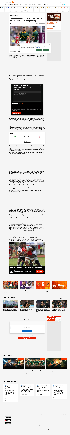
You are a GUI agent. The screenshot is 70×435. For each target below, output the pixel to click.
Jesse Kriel (11, 172)
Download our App (47, 4)
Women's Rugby (40, 4)
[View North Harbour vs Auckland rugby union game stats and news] (30, 9)
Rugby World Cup (18, 152)
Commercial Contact (49, 427)
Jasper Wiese (26, 174)
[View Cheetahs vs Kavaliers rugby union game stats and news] (60, 9)
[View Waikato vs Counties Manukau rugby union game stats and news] (48, 9)
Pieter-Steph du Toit (41, 172)
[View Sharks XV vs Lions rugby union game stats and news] (13, 9)
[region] (35, 48)
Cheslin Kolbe (36, 171)
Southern (39, 425)
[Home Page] (9, 2)
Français (39, 431)
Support (47, 425)
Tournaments (21, 4)
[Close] (49, 45)
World (39, 427)
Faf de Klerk (27, 128)
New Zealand (11, 127)
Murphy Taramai (12, 185)
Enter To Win (50, 28)
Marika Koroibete (15, 179)
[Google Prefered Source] (14, 423)
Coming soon (16, 113)
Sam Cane (19, 181)
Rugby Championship (41, 56)
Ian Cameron (13, 23)
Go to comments (8, 400)
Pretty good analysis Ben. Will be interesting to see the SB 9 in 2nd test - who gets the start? (27, 390)
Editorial (47, 429)
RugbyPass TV (34, 4)
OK (27, 99)
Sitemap (31, 425)
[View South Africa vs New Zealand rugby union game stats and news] (42, 9)
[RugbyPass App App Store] (14, 417)
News (5, 4)
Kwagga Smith (23, 173)
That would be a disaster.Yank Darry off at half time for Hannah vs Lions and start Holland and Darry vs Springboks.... (10, 395)
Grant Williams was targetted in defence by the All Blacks (27, 387)
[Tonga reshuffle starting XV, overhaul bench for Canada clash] (27, 254)
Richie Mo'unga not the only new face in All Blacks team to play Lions (10, 387)
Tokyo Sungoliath (27, 171)
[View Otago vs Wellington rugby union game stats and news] (54, 9)
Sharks (39, 184)
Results (31, 419)
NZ (38, 429)
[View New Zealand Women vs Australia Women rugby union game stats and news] (25, 9)
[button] (13, 367)
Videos (31, 423)
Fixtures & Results (10, 4)
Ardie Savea (23, 180)
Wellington (31, 120)
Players (29, 4)
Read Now (40, 271)
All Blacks (26, 120)
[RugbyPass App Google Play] (14, 420)
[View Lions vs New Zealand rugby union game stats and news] (66, 9)
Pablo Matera (29, 118)
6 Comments (13, 51)
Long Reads (16, 4)
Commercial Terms (49, 421)
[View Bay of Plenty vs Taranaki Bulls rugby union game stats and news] (36, 9)
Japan (39, 124)
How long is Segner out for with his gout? (43, 391)
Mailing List (40, 419)
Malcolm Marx (42, 173)
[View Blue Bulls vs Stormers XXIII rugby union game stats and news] (7, 9)
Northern (39, 423)
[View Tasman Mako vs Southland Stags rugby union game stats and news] (19, 9)
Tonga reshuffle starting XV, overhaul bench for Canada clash (26, 267)
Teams (26, 4)
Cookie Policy (48, 419)
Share (19, 51)
